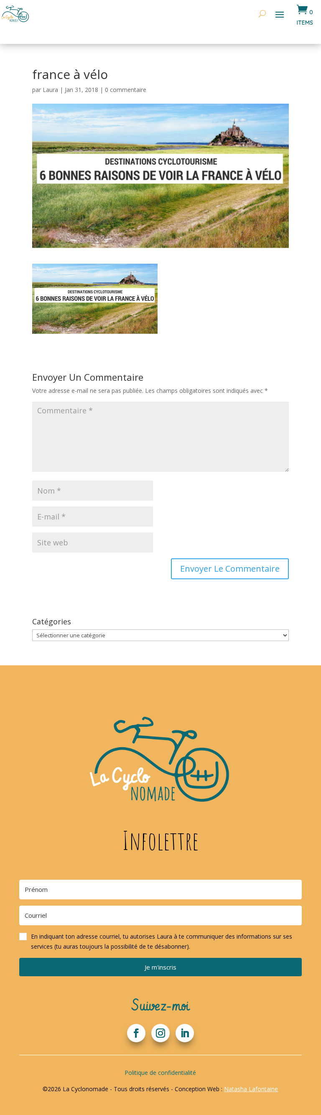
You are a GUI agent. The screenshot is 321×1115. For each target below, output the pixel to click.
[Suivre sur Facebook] (136, 1033)
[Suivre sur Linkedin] (185, 1033)
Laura (50, 90)
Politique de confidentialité (160, 1073)
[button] (160, 942)
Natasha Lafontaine (251, 1089)
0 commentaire (125, 90)
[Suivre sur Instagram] (160, 1033)
